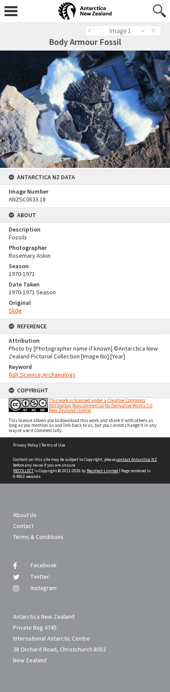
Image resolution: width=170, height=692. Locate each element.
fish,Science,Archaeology (42, 374)
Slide (15, 310)
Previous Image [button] (91, 31)
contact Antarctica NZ (136, 459)
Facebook (44, 565)
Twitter (40, 576)
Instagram (44, 588)
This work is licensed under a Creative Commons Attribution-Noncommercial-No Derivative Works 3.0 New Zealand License (101, 405)
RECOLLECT (23, 471)
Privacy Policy (25, 445)
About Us (25, 515)
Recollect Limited (102, 471)
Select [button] (145, 31)
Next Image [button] (155, 31)
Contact (23, 526)
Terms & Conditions (38, 537)
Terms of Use (53, 445)
